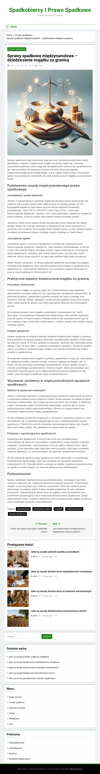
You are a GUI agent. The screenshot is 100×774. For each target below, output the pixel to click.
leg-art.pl (13, 753)
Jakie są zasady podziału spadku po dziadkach (55, 552)
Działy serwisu (15, 697)
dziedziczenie (23, 509)
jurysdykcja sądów (42, 509)
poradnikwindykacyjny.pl (19, 759)
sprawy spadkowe (17, 514)
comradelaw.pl (15, 748)
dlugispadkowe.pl (16, 742)
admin (12, 65)
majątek (58, 509)
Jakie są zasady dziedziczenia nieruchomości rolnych (58, 611)
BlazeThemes (76, 769)
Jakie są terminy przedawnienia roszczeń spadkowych (31, 678)
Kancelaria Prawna (17, 708)
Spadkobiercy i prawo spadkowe (50, 10)
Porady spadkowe (16, 49)
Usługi (12, 713)
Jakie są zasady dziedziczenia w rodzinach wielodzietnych (61, 591)
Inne (11, 724)
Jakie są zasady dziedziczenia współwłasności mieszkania (61, 571)
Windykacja (14, 718)
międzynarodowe (74, 509)
